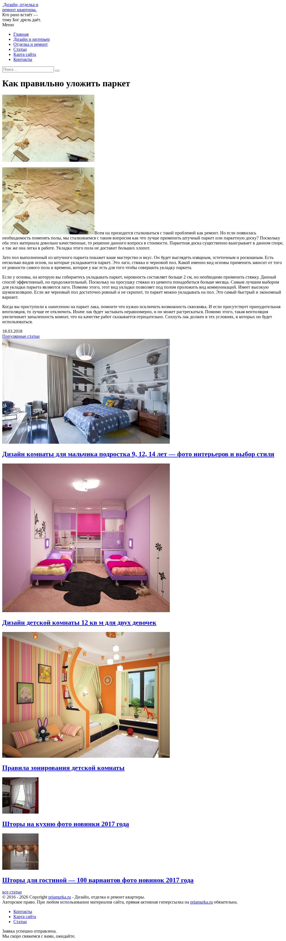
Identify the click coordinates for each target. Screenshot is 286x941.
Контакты (22, 59)
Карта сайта (24, 54)
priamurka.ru (59, 897)
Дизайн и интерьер (31, 39)
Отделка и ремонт (30, 44)
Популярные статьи (21, 336)
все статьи (12, 892)
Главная (20, 34)
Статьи (20, 49)
